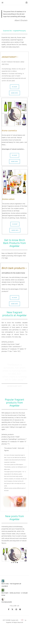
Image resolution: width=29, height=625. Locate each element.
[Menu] (2, 2)
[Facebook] (8, 609)
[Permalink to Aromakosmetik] (14, 554)
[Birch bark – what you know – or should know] (3, 590)
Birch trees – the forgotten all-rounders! (11, 585)
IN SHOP (14, 87)
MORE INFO (14, 93)
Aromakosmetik (7, 602)
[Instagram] (16, 609)
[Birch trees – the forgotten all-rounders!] (3, 580)
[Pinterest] (20, 609)
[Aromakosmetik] (3, 599)
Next (24, 554)
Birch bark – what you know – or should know (14, 594)
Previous (4, 554)
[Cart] (26, 3)
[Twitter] (12, 609)
